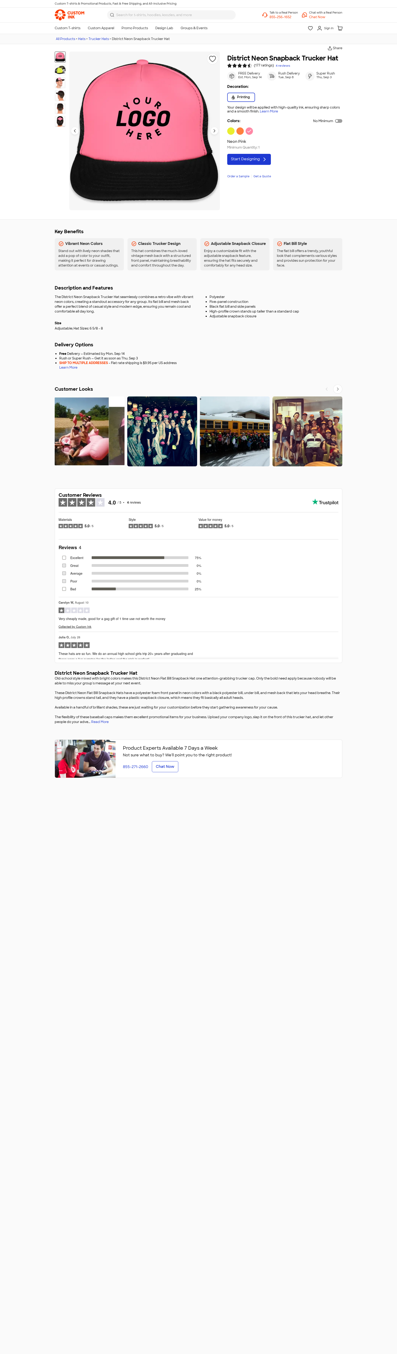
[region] (198, 431)
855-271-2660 (135, 766)
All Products (65, 39)
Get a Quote (262, 176)
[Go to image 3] (60, 82)
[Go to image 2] (60, 69)
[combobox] (171, 15)
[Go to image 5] (60, 108)
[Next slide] (214, 131)
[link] (69, 14)
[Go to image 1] (60, 57)
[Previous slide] (75, 131)
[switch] (338, 121)
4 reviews (283, 66)
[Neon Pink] (249, 131)
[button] (325, 17)
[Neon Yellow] (231, 131)
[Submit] (112, 15)
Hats (81, 39)
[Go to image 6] (60, 121)
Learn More (269, 111)
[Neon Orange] (240, 131)
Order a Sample (238, 176)
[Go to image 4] (60, 95)
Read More (100, 722)
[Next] (337, 389)
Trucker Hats (98, 39)
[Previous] (326, 389)
